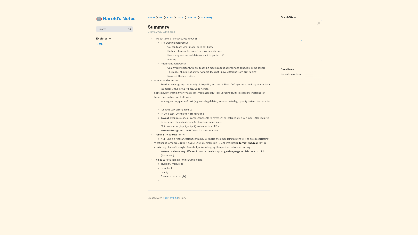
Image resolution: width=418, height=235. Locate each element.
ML (160, 17)
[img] (130, 29)
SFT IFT (192, 17)
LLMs (170, 17)
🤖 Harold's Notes (116, 18)
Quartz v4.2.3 (170, 197)
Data (180, 17)
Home (151, 17)
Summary (206, 17)
